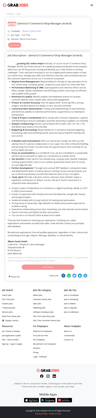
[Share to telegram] (80, 276)
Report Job (15, 276)
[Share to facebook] (63, 276)
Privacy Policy (41, 413)
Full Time (26, 35)
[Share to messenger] (74, 276)
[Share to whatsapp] (69, 276)
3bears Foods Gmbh (31, 31)
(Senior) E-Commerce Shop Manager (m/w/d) (35, 257)
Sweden (10, 13)
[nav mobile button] (92, 5)
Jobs (19, 13)
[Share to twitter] (85, 276)
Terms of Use (54, 413)
